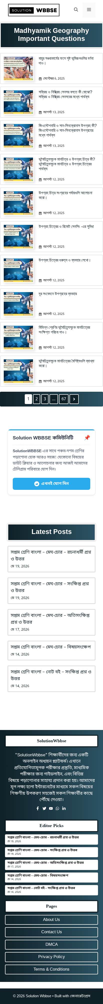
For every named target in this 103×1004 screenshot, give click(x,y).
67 (64, 399)
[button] (76, 10)
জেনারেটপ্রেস (80, 996)
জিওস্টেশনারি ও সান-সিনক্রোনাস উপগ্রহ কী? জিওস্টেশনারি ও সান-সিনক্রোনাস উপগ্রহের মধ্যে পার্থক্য (68, 130)
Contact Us (51, 932)
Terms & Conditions (52, 969)
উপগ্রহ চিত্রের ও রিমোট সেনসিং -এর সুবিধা (66, 226)
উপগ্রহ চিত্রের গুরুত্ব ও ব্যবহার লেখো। (65, 260)
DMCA (52, 945)
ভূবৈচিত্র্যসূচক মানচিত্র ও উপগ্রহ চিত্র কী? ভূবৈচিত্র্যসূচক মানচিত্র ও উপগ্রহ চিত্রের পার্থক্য (67, 164)
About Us (51, 920)
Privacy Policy (51, 957)
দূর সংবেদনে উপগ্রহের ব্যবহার (58, 294)
